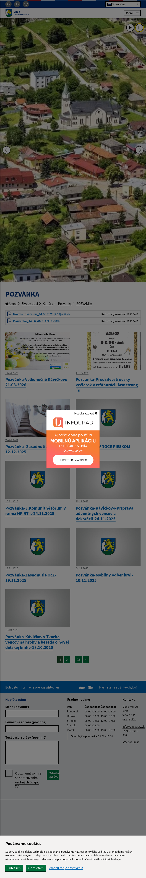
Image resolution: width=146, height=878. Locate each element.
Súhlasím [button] (14, 868)
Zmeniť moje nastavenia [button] (66, 868)
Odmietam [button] (36, 868)
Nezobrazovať (84, 413)
